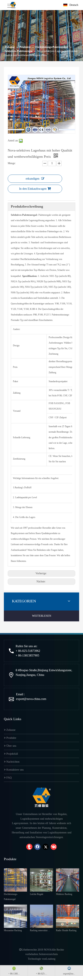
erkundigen (32, 178)
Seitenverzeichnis (48, 954)
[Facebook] (37, 847)
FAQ (9, 777)
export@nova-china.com (31, 699)
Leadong (50, 958)
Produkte (11, 737)
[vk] (54, 847)
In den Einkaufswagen (33, 188)
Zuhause (10, 729)
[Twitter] (45, 847)
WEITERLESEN (41, 615)
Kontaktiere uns (15, 769)
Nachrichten (12, 761)
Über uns (11, 745)
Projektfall (12, 753)
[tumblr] (29, 847)
